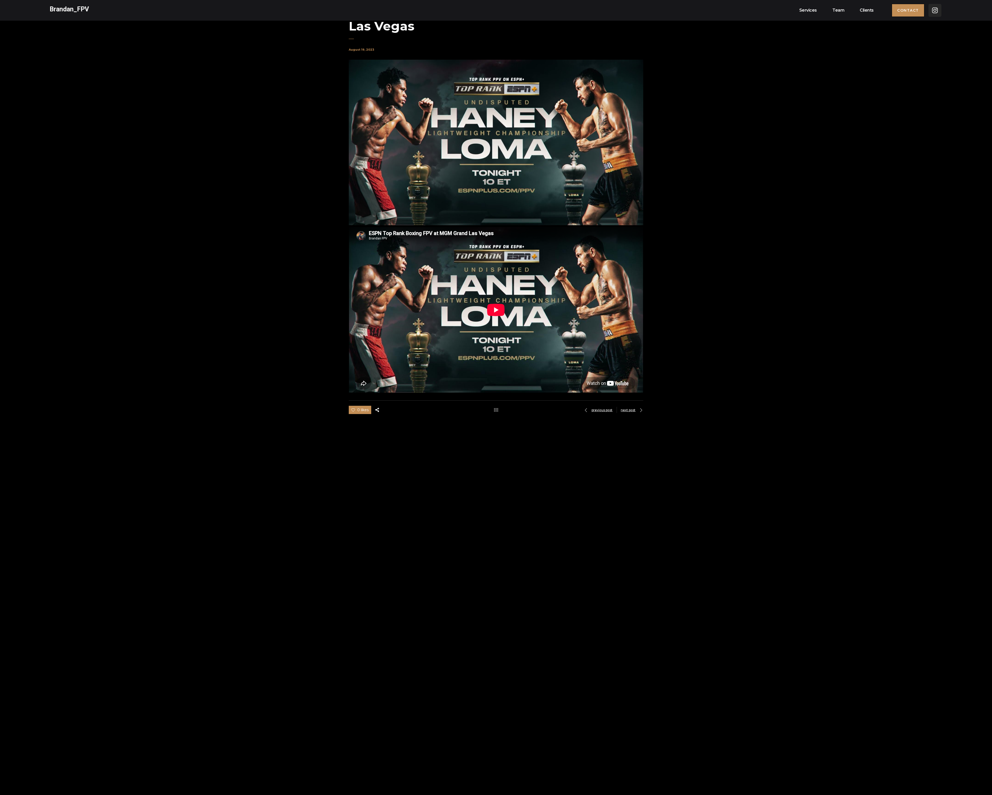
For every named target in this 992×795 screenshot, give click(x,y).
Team (838, 10)
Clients (867, 10)
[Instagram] (934, 10)
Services (808, 10)
